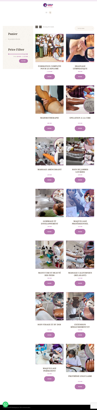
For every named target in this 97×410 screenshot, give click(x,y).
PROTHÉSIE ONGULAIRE (80, 376)
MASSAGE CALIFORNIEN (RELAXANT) (80, 274)
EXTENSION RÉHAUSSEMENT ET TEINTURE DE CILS (80, 327)
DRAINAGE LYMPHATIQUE (80, 67)
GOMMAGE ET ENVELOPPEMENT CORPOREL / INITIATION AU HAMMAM (49, 225)
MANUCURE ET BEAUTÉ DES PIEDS (49, 274)
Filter (23, 61)
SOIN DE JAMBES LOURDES (80, 170)
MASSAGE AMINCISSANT (50, 169)
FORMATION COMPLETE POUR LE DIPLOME (49, 67)
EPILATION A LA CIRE (80, 118)
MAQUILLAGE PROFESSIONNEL (80, 222)
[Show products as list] (40, 26)
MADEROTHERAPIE (49, 118)
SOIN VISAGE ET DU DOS (49, 324)
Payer (49, 76)
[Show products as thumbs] (36, 26)
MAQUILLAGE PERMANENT (49, 369)
